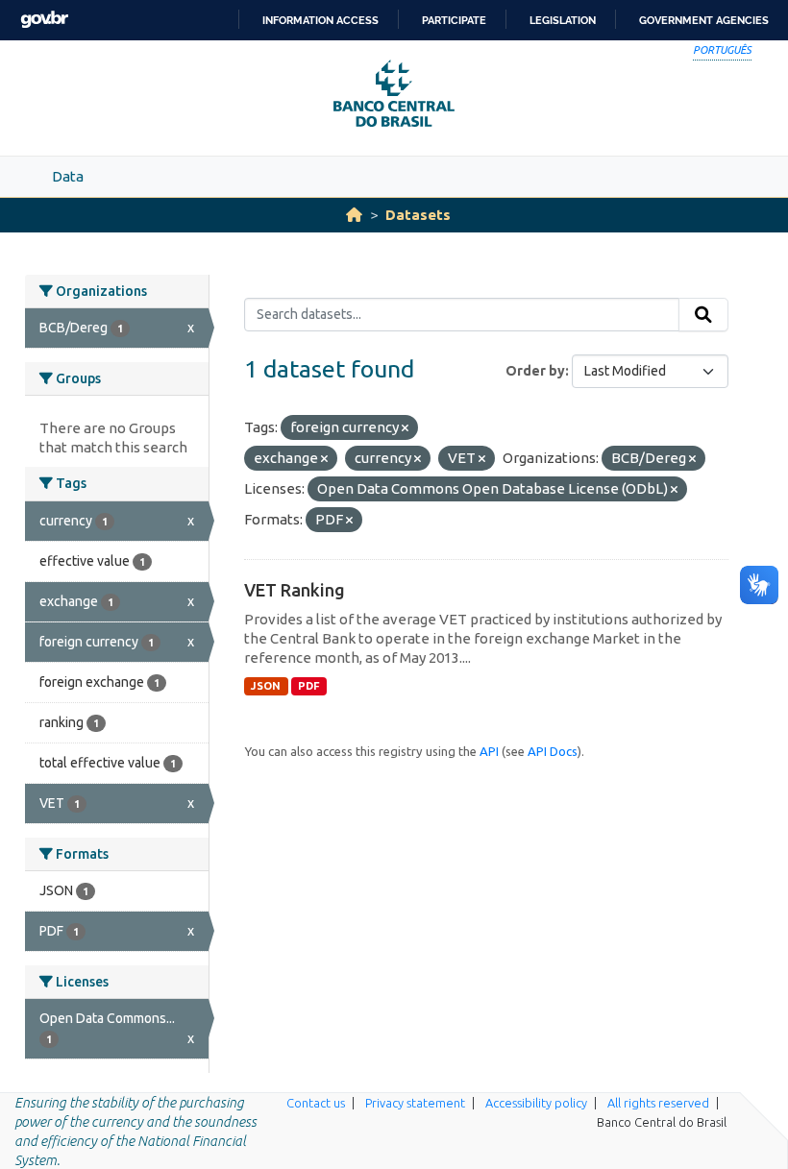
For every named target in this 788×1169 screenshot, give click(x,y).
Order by (535, 370)
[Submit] (703, 315)
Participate (454, 20)
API (489, 751)
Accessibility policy (536, 1102)
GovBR (44, 20)
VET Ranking (294, 589)
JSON (266, 686)
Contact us (315, 1102)
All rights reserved (658, 1102)
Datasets (418, 215)
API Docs (553, 751)
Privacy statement (415, 1102)
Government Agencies (704, 20)
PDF (309, 686)
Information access (320, 20)
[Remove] (405, 428)
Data (68, 176)
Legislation (562, 20)
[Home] (354, 215)
